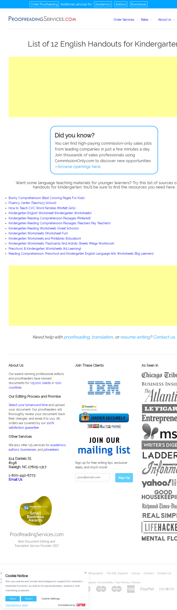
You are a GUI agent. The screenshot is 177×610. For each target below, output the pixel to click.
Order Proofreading (44, 4)
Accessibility (105, 582)
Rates (145, 19)
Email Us (15, 479)
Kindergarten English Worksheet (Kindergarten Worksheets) (50, 213)
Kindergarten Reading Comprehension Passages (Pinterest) (50, 218)
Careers (148, 573)
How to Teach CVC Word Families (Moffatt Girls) (42, 208)
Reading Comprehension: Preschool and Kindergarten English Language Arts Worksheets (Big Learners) (81, 253)
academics (58, 445)
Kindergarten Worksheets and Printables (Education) (45, 238)
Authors (120, 4)
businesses (28, 449)
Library (135, 573)
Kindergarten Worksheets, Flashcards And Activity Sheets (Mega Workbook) (61, 243)
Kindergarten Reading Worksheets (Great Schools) (44, 228)
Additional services (74, 4)
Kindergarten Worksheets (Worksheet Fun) (38, 233)
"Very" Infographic (91, 573)
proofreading (77, 337)
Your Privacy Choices (127, 582)
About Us (165, 19)
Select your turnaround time (28, 405)
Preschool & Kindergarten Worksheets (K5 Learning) (45, 248)
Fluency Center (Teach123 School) (32, 203)
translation (102, 337)
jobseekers (51, 449)
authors (14, 449)
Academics (103, 4)
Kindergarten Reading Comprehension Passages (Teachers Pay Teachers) (60, 223)
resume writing (135, 337)
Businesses (139, 4)
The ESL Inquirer (117, 573)
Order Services (124, 19)
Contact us (164, 337)
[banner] (42, 18)
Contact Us (164, 573)
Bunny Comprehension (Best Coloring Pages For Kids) (47, 198)
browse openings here (79, 166)
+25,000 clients (40, 383)
